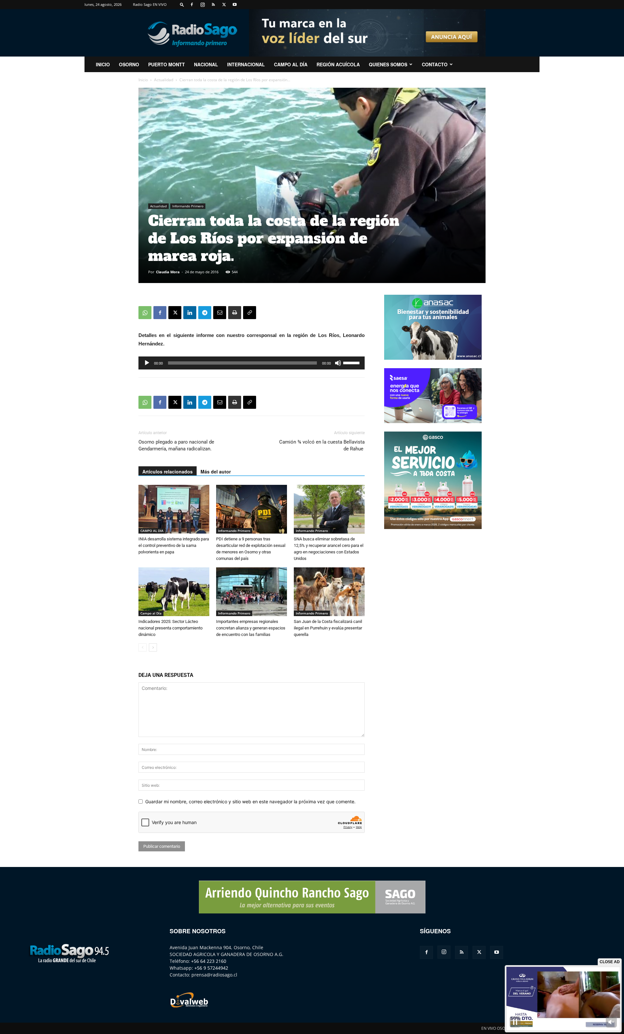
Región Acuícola (338, 64)
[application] (251, 362)
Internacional (246, 64)
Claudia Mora (168, 271)
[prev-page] (142, 647)
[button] (182, 4)
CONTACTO (435, 64)
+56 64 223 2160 (208, 961)
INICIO (103, 64)
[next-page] (153, 647)
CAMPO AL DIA (151, 530)
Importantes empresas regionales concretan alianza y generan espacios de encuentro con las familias (250, 628)
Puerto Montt (166, 64)
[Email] (219, 312)
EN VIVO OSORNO (497, 1028)
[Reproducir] (147, 363)
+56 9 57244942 (211, 968)
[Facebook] (192, 4)
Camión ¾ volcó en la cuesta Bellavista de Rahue (322, 445)
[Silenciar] (338, 363)
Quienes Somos (388, 64)
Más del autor (216, 471)
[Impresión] (234, 312)
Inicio (143, 80)
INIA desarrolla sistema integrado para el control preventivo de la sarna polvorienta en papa (173, 545)
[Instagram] (202, 4)
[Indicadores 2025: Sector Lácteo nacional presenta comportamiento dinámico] (173, 591)
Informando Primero (187, 206)
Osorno (129, 64)
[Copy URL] (249, 312)
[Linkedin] (189, 312)
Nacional (206, 64)
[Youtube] (235, 4)
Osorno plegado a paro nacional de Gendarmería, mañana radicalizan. (176, 445)
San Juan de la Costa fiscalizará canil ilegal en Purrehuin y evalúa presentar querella (328, 628)
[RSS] (213, 4)
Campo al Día (290, 64)
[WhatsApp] (144, 312)
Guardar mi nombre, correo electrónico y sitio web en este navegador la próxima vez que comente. (250, 801)
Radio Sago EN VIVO (150, 4)
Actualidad (163, 80)
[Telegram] (204, 312)
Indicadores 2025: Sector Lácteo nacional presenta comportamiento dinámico (170, 628)
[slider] (352, 362)
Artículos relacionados (167, 471)
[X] (224, 4)
